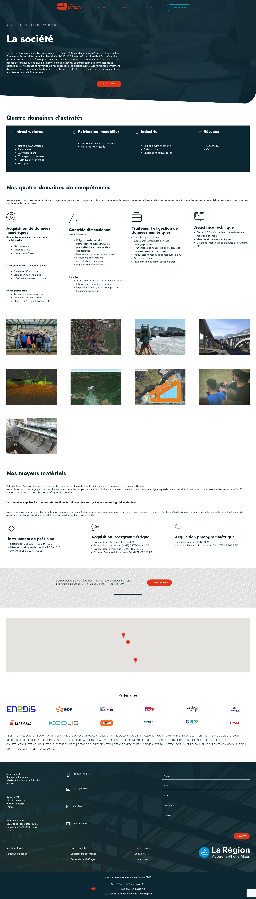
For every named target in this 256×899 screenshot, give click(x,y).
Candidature (179, 7)
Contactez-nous (159, 582)
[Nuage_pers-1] (31, 404)
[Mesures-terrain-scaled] (160, 354)
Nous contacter (79, 848)
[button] (123, 635)
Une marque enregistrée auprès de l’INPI (128, 877)
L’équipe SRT (142, 853)
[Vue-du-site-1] (224, 354)
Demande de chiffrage (83, 859)
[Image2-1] (160, 404)
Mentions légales (15, 848)
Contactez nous (109, 84)
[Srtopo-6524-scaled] (224, 404)
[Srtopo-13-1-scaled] (31, 354)
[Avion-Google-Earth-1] (96, 404)
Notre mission (142, 848)
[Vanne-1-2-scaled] (31, 453)
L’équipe (125, 8)
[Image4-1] (96, 354)
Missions (101, 8)
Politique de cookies (17, 853)
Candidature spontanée (83, 853)
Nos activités (142, 859)
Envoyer (241, 836)
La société (149, 8)
